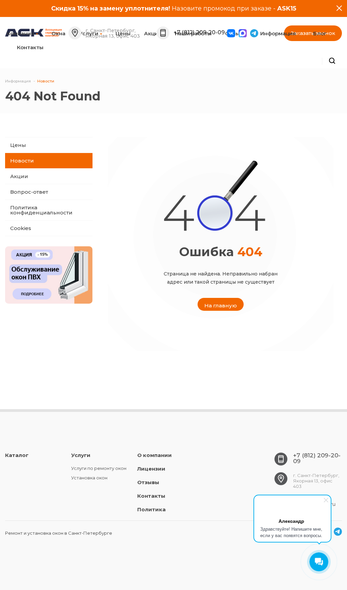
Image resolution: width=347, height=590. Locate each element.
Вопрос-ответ (29, 192)
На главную (220, 305)
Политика (151, 509)
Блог (320, 33)
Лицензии (151, 468)
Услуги (80, 455)
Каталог (16, 455)
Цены (18, 145)
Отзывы (236, 33)
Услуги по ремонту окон (98, 468)
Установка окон (89, 477)
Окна (58, 33)
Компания (20, 33)
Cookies (20, 228)
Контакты (30, 47)
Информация (278, 33)
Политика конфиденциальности (41, 210)
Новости (22, 160)
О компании (154, 455)
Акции (19, 176)
